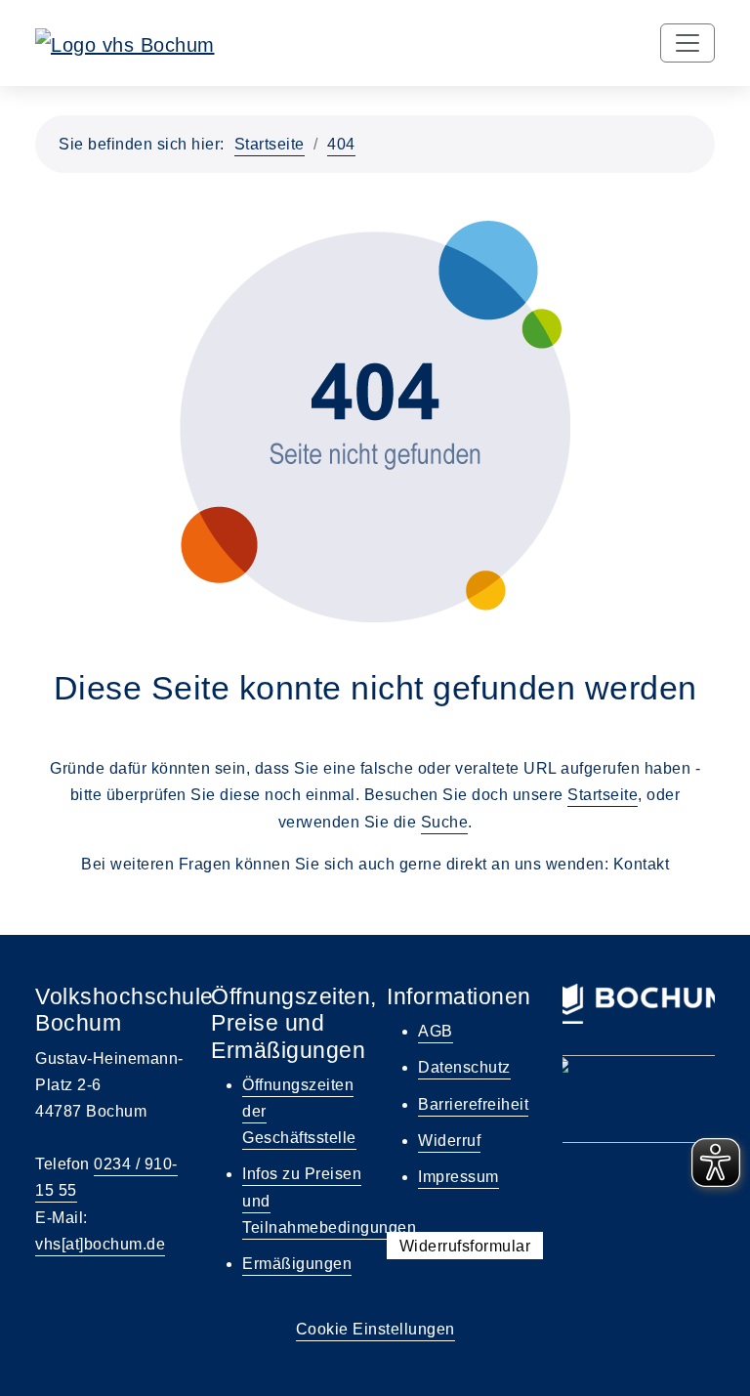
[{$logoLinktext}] (125, 43)
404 (341, 144)
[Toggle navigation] (687, 43)
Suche (445, 822)
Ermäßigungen (297, 1263)
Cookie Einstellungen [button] (375, 1329)
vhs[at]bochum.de (100, 1244)
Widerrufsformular (465, 1245)
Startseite (269, 144)
